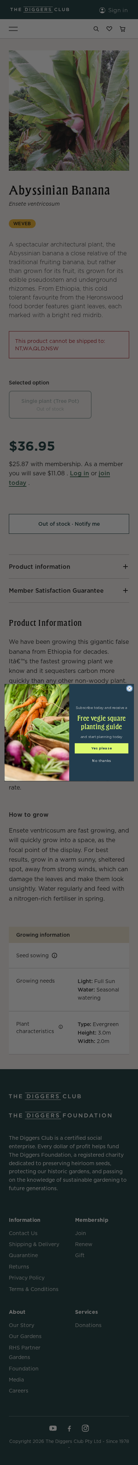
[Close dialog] (129, 688)
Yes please (101, 748)
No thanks (101, 761)
